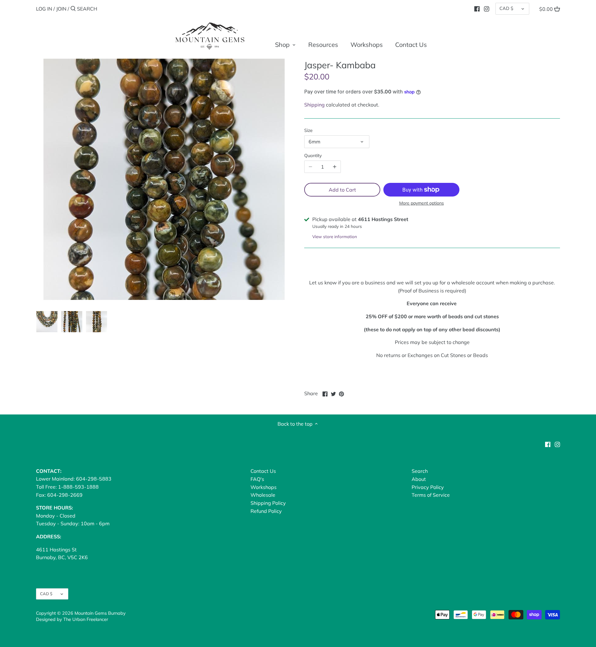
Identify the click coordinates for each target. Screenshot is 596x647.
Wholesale (263, 495)
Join (61, 9)
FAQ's (257, 479)
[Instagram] (486, 8)
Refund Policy (266, 511)
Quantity (313, 155)
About (419, 479)
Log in (44, 9)
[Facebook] (477, 8)
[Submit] (73, 9)
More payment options (421, 203)
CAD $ (506, 8)
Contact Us (263, 471)
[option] (47, 322)
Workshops (264, 487)
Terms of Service (431, 495)
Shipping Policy (268, 503)
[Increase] (335, 167)
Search (420, 471)
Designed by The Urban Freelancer (72, 619)
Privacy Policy (428, 487)
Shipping (314, 105)
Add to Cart (342, 190)
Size (308, 130)
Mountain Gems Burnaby (100, 613)
